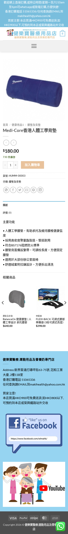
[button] (62, 33)
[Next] (65, 310)
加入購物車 (32, 164)
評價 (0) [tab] (7, 212)
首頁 (5, 124)
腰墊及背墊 (34, 124)
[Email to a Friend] (27, 190)
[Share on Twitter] (20, 190)
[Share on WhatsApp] (6, 190)
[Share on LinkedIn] (40, 190)
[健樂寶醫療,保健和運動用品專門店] (31, 33)
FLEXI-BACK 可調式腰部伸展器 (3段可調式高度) (50, 321)
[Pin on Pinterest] (33, 190)
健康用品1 (18, 124)
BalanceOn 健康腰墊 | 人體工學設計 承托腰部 (17, 321)
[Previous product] (13, 143)
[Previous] (3, 310)
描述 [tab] (5, 204)
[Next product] (6, 143)
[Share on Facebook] (13, 190)
